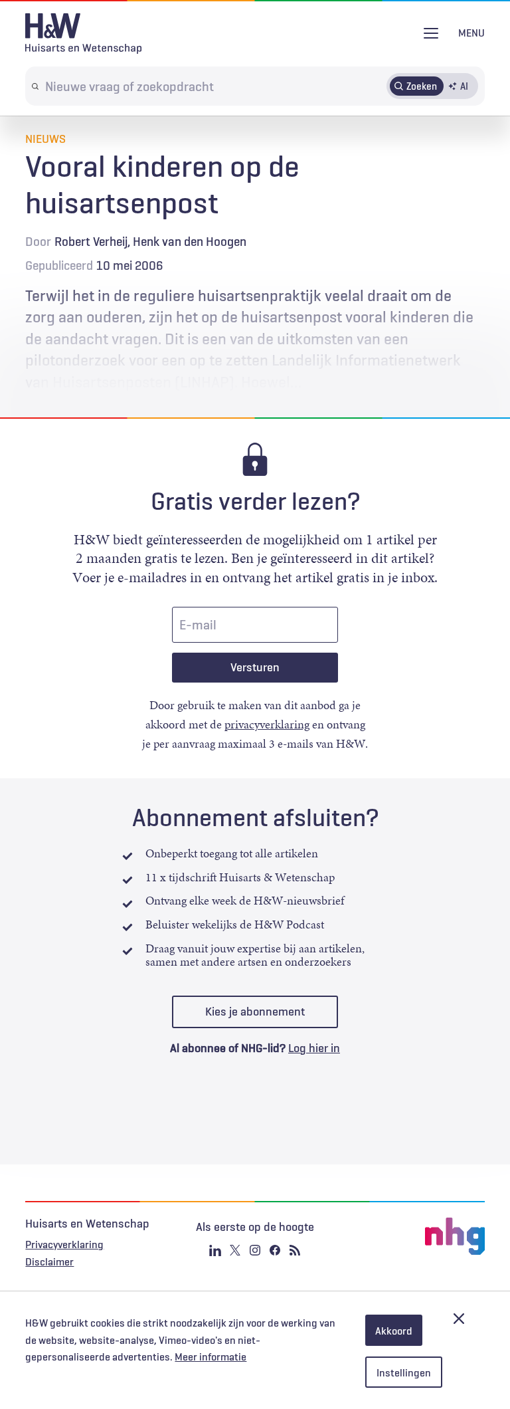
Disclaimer (49, 1261)
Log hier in (314, 1048)
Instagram (255, 1250)
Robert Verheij (91, 241)
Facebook (275, 1250)
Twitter (235, 1250)
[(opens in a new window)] (407, 1236)
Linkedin (215, 1250)
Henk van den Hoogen (189, 241)
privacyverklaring (266, 724)
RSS (294, 1250)
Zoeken (421, 86)
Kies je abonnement (255, 1011)
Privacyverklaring (64, 1244)
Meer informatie (210, 1356)
